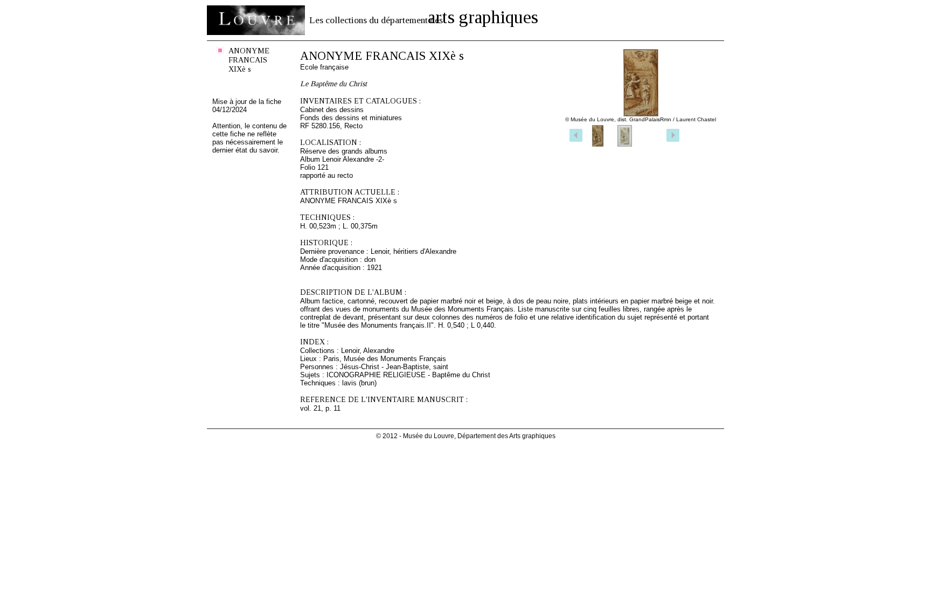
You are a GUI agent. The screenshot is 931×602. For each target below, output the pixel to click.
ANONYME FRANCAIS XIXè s (248, 59)
